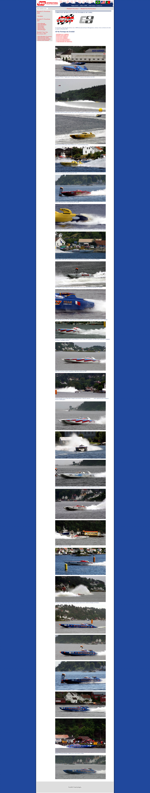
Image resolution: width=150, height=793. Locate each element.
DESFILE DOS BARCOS (62, 35)
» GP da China (40, 27)
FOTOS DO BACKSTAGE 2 (63, 40)
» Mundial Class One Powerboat (88, 8)
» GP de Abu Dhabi (41, 24)
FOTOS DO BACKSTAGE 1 (63, 39)
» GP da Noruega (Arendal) (44, 39)
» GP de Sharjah (41, 23)
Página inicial (74, 5)
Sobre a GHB (83, 5)
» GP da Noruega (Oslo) (43, 37)
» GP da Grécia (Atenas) (43, 40)
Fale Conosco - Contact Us (95, 5)
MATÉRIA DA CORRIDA (62, 34)
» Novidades (40, 16)
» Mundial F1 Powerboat (72, 8)
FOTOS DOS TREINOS (62, 36)
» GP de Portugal (41, 29)
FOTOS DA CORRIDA (62, 38)
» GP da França (41, 28)
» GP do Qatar (40, 26)
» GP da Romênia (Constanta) (44, 36)
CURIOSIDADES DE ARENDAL (64, 41)
